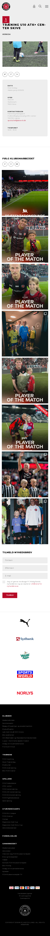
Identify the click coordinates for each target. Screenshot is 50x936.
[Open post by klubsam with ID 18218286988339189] (25, 193)
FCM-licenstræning (9, 789)
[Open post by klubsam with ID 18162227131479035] (25, 474)
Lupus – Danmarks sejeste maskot (15, 741)
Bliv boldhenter (8, 735)
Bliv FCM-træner (9, 771)
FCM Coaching (8, 759)
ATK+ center (7, 786)
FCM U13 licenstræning (11, 792)
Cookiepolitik (25, 898)
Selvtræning (7, 801)
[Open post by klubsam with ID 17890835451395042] (25, 521)
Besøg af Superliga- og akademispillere (17, 726)
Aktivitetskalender (9, 828)
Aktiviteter (6, 851)
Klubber (7, 716)
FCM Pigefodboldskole (10, 798)
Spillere (7, 779)
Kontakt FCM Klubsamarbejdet (14, 863)
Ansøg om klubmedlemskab (13, 744)
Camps (5, 819)
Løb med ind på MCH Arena (13, 732)
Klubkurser (6, 765)
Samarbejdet (9, 844)
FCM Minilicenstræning (11, 795)
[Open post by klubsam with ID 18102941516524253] (25, 427)
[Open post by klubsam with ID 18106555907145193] (25, 380)
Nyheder (5, 871)
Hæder (5, 860)
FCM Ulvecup (7, 816)
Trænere (7, 755)
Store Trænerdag (9, 762)
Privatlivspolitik (25, 896)
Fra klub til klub (8, 747)
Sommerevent (7, 723)
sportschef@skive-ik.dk (17, 120)
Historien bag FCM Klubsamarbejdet (16, 854)
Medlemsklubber (8, 848)
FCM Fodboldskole (9, 783)
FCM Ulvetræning (9, 768)
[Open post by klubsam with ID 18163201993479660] (25, 240)
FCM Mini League (9, 813)
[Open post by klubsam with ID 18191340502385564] (25, 287)
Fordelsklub (9, 836)
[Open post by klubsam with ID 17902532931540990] (25, 333)
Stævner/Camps (11, 809)
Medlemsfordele (8, 720)
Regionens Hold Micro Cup (12, 825)
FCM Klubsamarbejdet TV (12, 874)
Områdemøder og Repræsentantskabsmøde (19, 738)
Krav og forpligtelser (10, 857)
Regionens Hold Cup (10, 822)
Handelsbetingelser (25, 893)
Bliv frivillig (6, 865)
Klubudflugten (8, 729)
